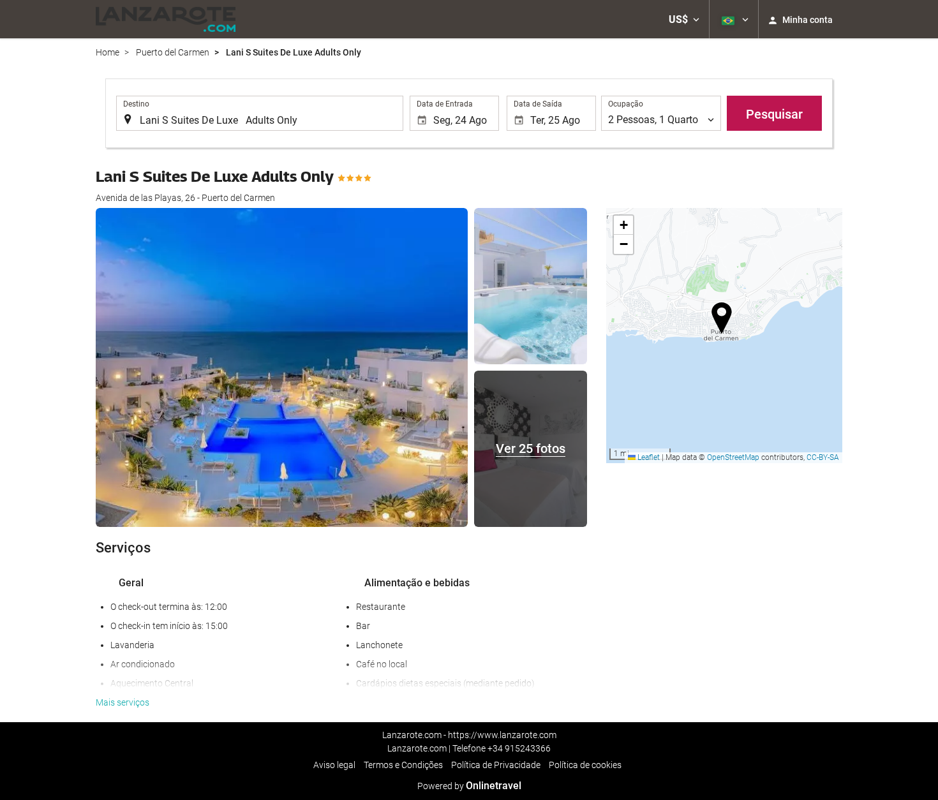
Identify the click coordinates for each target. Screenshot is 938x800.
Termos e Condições (403, 765)
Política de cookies (585, 765)
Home (107, 52)
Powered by (469, 786)
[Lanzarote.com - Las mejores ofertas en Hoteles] (165, 19)
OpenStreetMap (733, 457)
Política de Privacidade (495, 765)
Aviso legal (334, 765)
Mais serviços (122, 702)
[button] (684, 19)
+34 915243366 (519, 748)
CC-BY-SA (823, 457)
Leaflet (648, 457)
